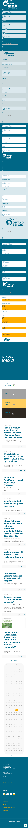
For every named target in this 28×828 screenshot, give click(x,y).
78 (6, 690)
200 (14, 731)
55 (19, 681)
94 (11, 695)
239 (6, 745)
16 (8, 669)
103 (16, 698)
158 (14, 717)
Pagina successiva (13, 755)
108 (11, 700)
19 (16, 669)
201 (16, 731)
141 (6, 712)
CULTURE (8, 403)
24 (11, 671)
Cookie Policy (5, 810)
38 (11, 676)
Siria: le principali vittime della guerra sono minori (13, 503)
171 (11, 721)
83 (19, 690)
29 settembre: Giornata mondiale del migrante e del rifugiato (13, 577)
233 (9, 743)
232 (6, 743)
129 (11, 707)
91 (21, 693)
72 (8, 688)
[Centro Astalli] (10, 8)
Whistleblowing (6, 804)
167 (19, 719)
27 (19, 671)
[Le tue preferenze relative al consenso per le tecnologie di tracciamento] (25, 825)
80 (11, 690)
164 (11, 719)
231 (21, 741)
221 (14, 738)
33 (16, 674)
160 (19, 717)
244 (19, 745)
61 (16, 683)
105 (21, 698)
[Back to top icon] (24, 825)
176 (6, 724)
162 (6, 719)
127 (6, 707)
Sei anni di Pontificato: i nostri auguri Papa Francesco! (13, 481)
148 (6, 714)
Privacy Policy (5, 801)
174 (19, 721)
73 (11, 688)
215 (16, 736)
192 (11, 729)
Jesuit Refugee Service (8, 782)
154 (21, 714)
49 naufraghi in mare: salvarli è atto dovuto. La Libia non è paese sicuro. (14, 457)
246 (6, 748)
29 (6, 674)
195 (19, 729)
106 (6, 700)
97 (19, 695)
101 (11, 698)
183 (6, 726)
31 (11, 674)
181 (19, 724)
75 (16, 688)
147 (21, 712)
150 (11, 714)
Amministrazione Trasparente (9, 807)
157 (11, 717)
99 (6, 698)
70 (21, 686)
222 (16, 738)
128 (9, 707)
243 (16, 745)
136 (11, 710)
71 (6, 688)
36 (6, 676)
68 (16, 686)
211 (6, 736)
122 (11, 705)
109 (14, 700)
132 (19, 707)
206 (11, 733)
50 (6, 681)
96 (16, 695)
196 (21, 729)
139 (19, 710)
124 (16, 705)
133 (21, 707)
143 (11, 712)
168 (21, 719)
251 (19, 748)
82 (16, 690)
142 (9, 712)
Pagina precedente (14, 660)
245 (21, 745)
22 (6, 671)
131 (16, 707)
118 (19, 702)
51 (8, 681)
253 (6, 750)
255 (11, 750)
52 (11, 681)
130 (14, 707)
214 (14, 736)
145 (16, 712)
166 (16, 719)
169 (6, 721)
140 (21, 710)
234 (11, 743)
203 (21, 731)
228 (14, 741)
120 (6, 705)
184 (9, 726)
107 (9, 700)
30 (8, 674)
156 (9, 717)
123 (14, 705)
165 (14, 719)
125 (19, 705)
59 (11, 683)
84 (21, 690)
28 (21, 671)
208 (16, 733)
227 (11, 741)
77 (21, 688)
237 (19, 743)
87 (11, 693)
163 (9, 719)
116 (14, 702)
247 (9, 748)
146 (19, 712)
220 (11, 738)
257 (16, 750)
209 (19, 733)
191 (9, 729)
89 (16, 693)
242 (14, 745)
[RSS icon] (14, 823)
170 (9, 721)
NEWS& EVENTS (8, 384)
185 (11, 726)
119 (21, 702)
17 (11, 669)
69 (19, 686)
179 (14, 724)
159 (16, 717)
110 (16, 700)
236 (16, 743)
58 (8, 683)
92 (6, 695)
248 (11, 748)
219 (9, 738)
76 (19, 688)
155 (6, 717)
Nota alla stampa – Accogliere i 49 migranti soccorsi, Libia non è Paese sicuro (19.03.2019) (13, 432)
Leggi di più (22, 446)
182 (21, 724)
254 (9, 750)
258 (19, 750)
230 (19, 741)
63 (21, 683)
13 (19, 667)
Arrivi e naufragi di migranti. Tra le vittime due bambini (13, 554)
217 (21, 736)
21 (21, 669)
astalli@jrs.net (9, 774)
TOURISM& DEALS (7, 413)
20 (19, 669)
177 (9, 724)
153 (19, 714)
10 (11, 667)
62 (19, 683)
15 (6, 669)
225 (6, 741)
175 (21, 721)
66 (11, 686)
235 (14, 743)
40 (16, 676)
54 (16, 681)
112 (21, 700)
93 (8, 695)
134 (6, 710)
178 (11, 724)
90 (19, 693)
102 (14, 698)
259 (21, 750)
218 (6, 738)
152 (16, 714)
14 (21, 667)
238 (21, 743)
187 (16, 726)
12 (16, 667)
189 (21, 726)
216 (19, 736)
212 (9, 736)
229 (16, 741)
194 (16, 729)
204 (6, 733)
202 (19, 731)
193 (14, 729)
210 (21, 733)
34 (19, 674)
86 (8, 693)
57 (6, 683)
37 (8, 676)
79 (8, 690)
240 (9, 745)
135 (9, 710)
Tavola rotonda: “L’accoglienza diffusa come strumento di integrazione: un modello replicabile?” (12, 639)
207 (14, 733)
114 (9, 702)
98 (21, 695)
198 (9, 731)
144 (14, 712)
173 (16, 721)
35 (21, 674)
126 (21, 705)
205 (9, 733)
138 (16, 710)
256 (14, 750)
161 (21, 717)
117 (16, 702)
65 (8, 686)
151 (14, 714)
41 (19, 676)
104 (19, 698)
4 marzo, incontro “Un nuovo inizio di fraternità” (13, 599)
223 (19, 738)
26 (16, 671)
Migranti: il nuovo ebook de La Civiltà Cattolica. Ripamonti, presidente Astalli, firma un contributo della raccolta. (13, 528)
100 (9, 698)
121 (9, 705)
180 (16, 724)
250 (16, 748)
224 (21, 738)
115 (11, 702)
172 (14, 721)
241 (11, 745)
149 (9, 714)
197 (6, 731)
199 (11, 731)
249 (14, 748)
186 (14, 726)
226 (9, 741)
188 (19, 726)
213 (11, 736)
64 (6, 686)
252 (21, 748)
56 (21, 681)
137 (14, 710)
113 (6, 702)
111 (19, 700)
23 (8, 671)
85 (6, 693)
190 (6, 729)
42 (21, 676)
